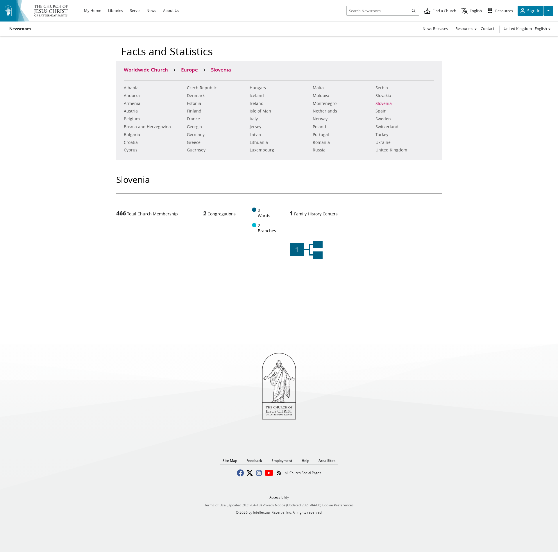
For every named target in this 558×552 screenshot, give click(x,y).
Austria (131, 111)
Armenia (132, 103)
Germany (196, 134)
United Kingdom (391, 150)
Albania (131, 88)
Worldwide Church (146, 69)
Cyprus (130, 150)
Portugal (321, 134)
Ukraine (383, 142)
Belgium (132, 119)
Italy (254, 119)
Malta (318, 88)
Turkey (381, 134)
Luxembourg (262, 150)
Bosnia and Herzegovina (147, 127)
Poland (319, 127)
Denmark (196, 96)
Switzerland (386, 127)
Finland (194, 111)
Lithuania (259, 142)
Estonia (194, 103)
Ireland (257, 103)
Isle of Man (260, 111)
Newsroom (20, 29)
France (193, 119)
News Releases (435, 28)
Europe (189, 69)
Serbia (381, 88)
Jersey (255, 127)
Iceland (257, 96)
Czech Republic (202, 88)
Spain (381, 111)
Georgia (194, 127)
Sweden (383, 119)
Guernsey (196, 150)
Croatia (131, 142)
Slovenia (383, 103)
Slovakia (383, 96)
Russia (319, 150)
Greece (194, 142)
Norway (320, 119)
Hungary (258, 88)
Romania (321, 142)
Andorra (132, 96)
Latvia (255, 134)
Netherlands (325, 111)
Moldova (321, 96)
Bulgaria (132, 134)
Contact (487, 28)
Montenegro (325, 103)
